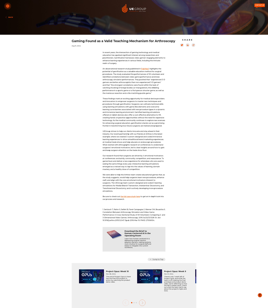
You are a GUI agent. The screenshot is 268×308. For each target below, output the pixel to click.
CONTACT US (259, 5)
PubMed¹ (145, 69)
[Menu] (7, 6)
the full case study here (130, 196)
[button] (142, 303)
